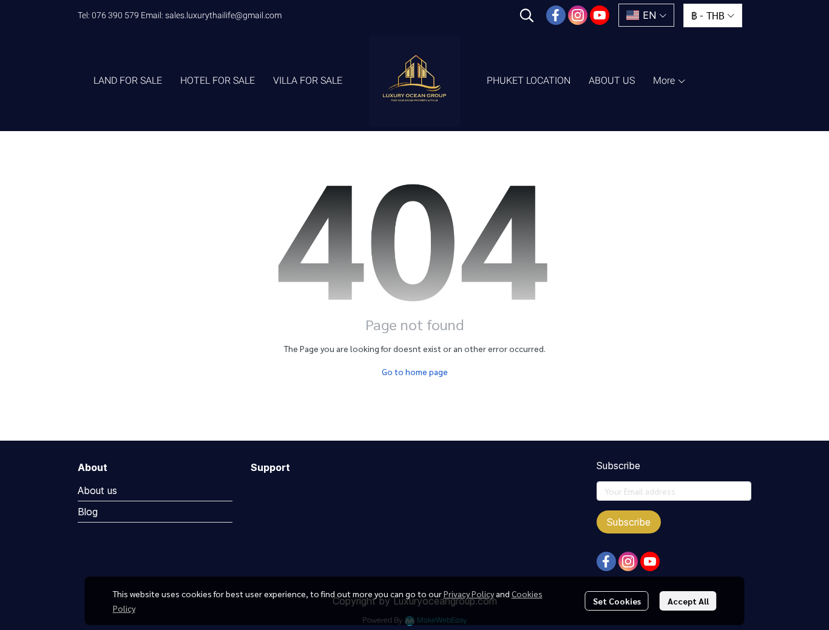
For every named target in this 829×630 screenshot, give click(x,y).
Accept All (688, 600)
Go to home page (415, 371)
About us (97, 490)
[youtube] (599, 15)
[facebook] (556, 15)
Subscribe (629, 522)
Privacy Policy (469, 593)
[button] (526, 15)
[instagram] (577, 15)
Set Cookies (617, 600)
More (665, 80)
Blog (88, 512)
